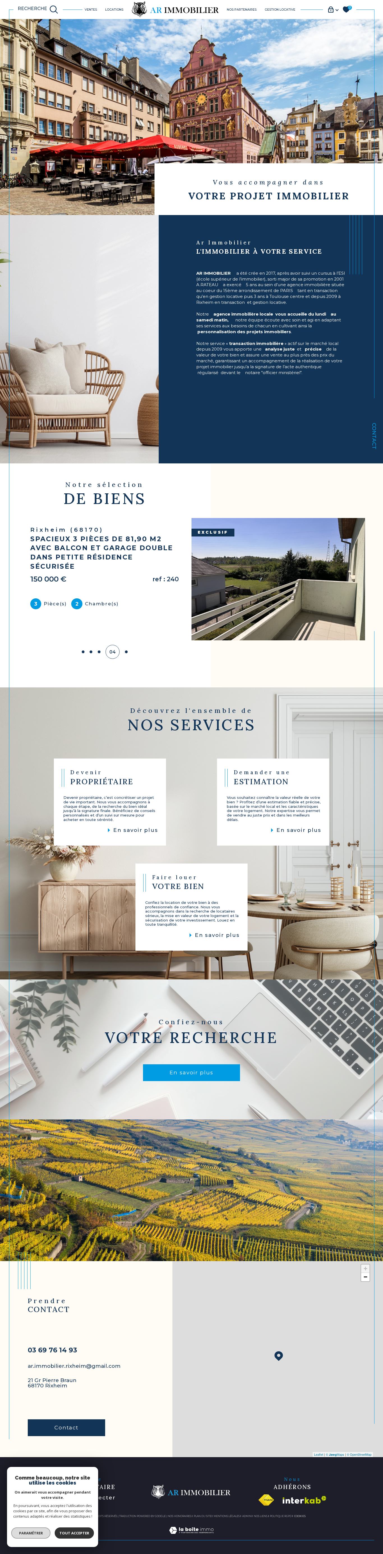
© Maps (335, 1454)
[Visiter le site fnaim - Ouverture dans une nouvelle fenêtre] (266, 1500)
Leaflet (318, 1454)
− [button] (365, 1276)
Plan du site (202, 1516)
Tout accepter (74, 1533)
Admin (247, 1516)
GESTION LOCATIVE (280, 9)
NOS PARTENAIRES (242, 9)
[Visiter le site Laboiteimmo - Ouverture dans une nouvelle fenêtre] (191, 1536)
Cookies (300, 1516)
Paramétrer (31, 1533)
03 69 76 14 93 (52, 1350)
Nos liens (260, 1516)
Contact (374, 436)
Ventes (91, 9)
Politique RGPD (281, 1516)
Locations (114, 9)
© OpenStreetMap (359, 1454)
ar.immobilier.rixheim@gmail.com (74, 1366)
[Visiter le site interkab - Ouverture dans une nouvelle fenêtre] (304, 1500)
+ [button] (365, 1268)
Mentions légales (227, 1516)
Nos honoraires (179, 1516)
